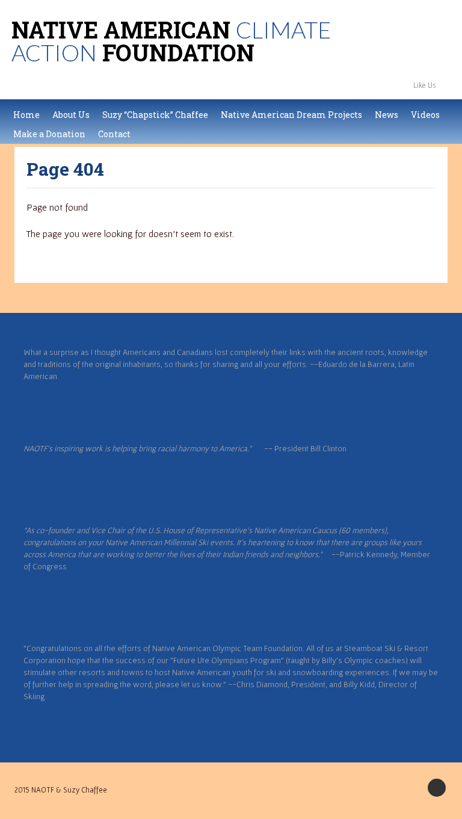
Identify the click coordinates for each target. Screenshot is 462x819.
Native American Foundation (171, 40)
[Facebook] (450, 84)
